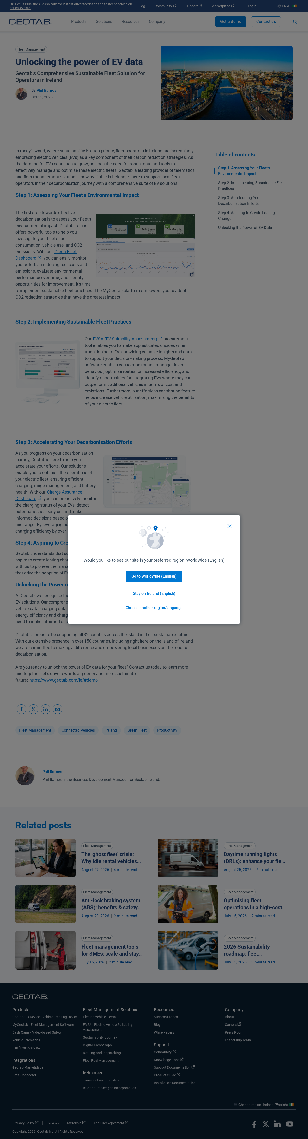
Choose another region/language (154, 607)
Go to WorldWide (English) (154, 576)
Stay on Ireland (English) (154, 593)
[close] (229, 526)
